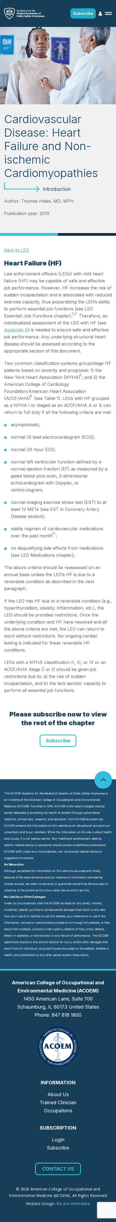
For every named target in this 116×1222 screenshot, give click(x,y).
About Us (58, 1094)
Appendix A (16, 330)
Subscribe (83, 13)
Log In (100, 13)
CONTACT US (58, 1169)
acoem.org (96, 819)
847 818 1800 (66, 1015)
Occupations (58, 1110)
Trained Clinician (58, 1102)
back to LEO (16, 250)
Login (58, 1140)
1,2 (74, 313)
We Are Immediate (73, 1203)
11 (53, 533)
